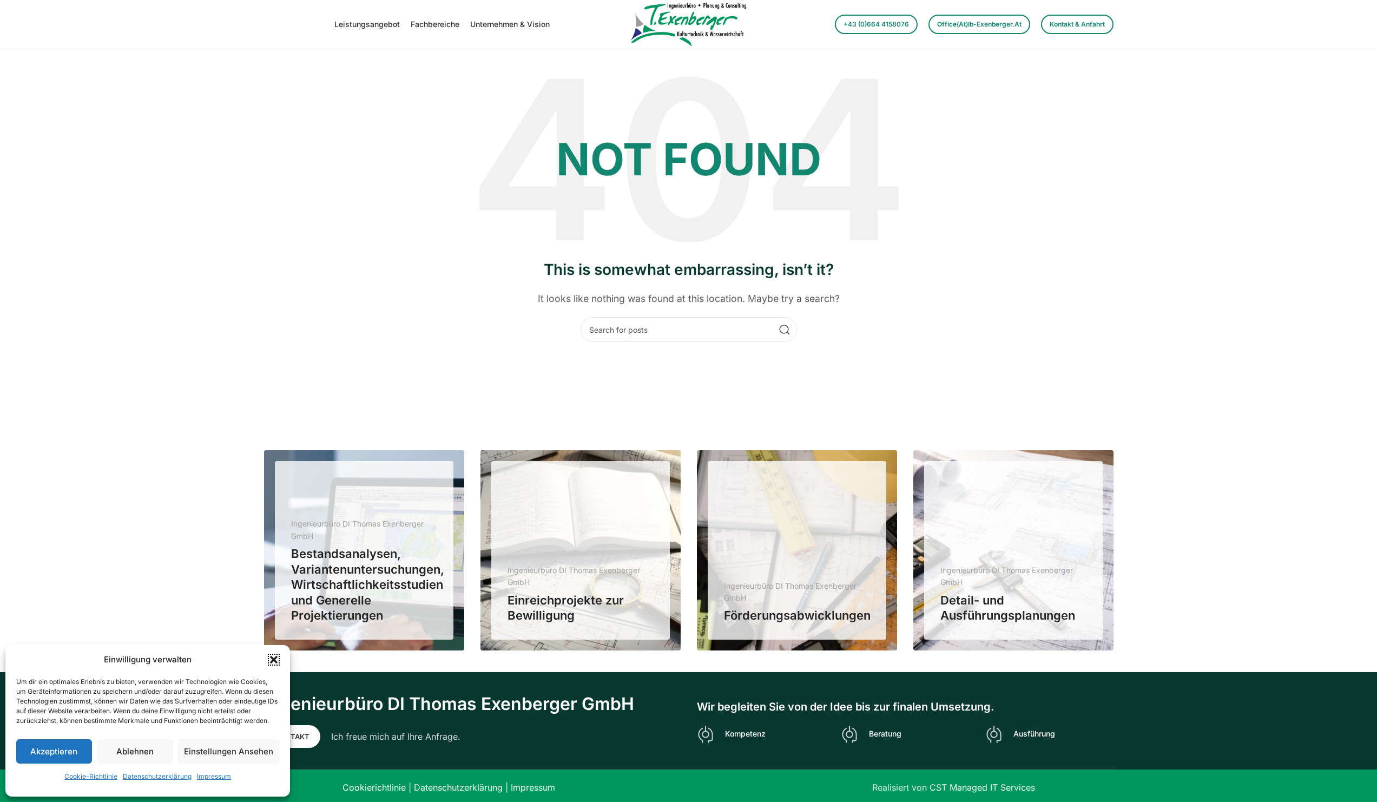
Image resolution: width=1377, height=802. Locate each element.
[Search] (784, 329)
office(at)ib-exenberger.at (979, 24)
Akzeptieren (53, 751)
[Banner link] (364, 550)
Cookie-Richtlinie (90, 776)
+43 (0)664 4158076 (876, 24)
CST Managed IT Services (982, 787)
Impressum (214, 776)
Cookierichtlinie (374, 787)
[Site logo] (688, 23)
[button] (273, 659)
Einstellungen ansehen (228, 751)
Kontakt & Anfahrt (1077, 24)
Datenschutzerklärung (157, 776)
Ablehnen (135, 751)
